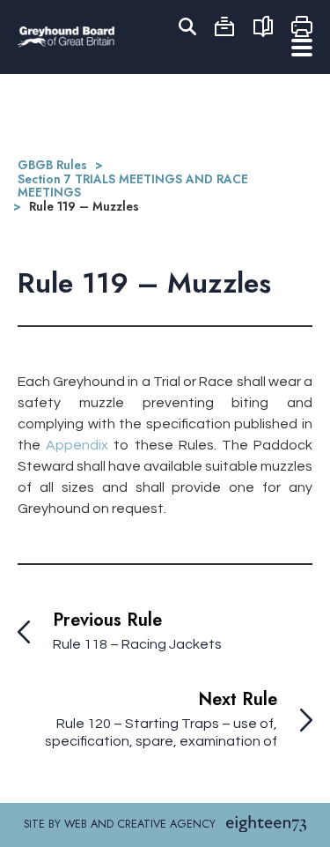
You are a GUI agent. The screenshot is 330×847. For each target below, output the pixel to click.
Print (301, 26)
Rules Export (263, 26)
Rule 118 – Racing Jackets (137, 644)
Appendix (77, 445)
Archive (224, 26)
